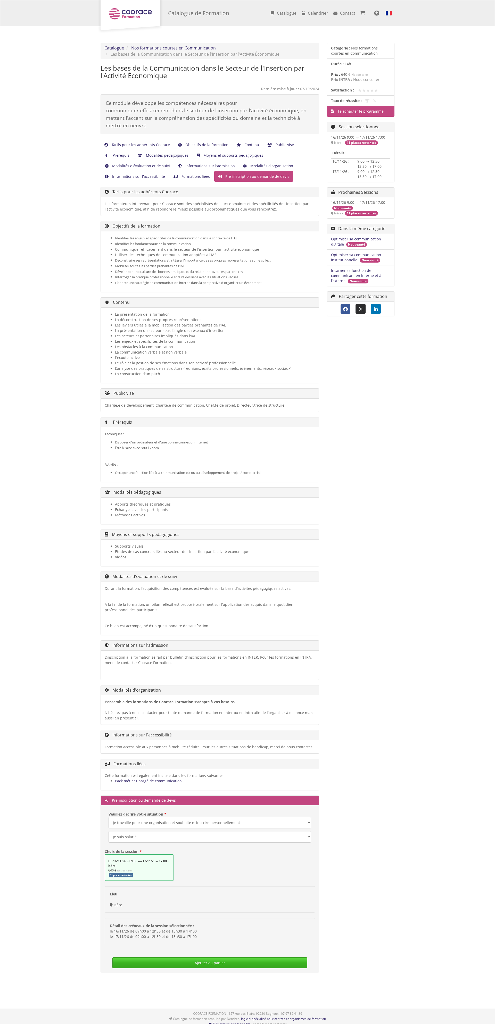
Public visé (284, 144)
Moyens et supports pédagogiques (232, 155)
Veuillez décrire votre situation (136, 814)
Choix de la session (121, 851)
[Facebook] (346, 309)
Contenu (251, 144)
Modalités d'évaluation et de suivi (140, 165)
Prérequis (120, 155)
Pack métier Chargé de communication (148, 780)
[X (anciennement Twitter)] (361, 309)
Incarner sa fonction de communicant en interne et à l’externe (356, 275)
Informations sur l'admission (209, 165)
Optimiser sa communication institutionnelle (356, 257)
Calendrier (318, 13)
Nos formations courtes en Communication (173, 48)
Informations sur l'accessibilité (138, 176)
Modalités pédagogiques (166, 155)
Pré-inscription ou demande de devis (256, 176)
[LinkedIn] (376, 309)
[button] (388, 13)
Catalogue (286, 13)
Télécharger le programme (360, 111)
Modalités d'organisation (271, 165)
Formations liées (195, 176)
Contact (347, 13)
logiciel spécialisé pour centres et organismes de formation (283, 1019)
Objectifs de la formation (206, 144)
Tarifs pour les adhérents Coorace (140, 144)
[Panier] (364, 13)
